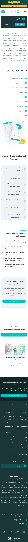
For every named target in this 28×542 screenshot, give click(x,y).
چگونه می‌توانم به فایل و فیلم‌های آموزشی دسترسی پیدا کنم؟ (14, 265)
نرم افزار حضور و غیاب (22, 423)
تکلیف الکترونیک (23, 419)
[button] (14, 248)
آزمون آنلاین (24, 412)
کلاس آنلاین (24, 409)
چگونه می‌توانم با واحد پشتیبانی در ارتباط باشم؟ (14, 247)
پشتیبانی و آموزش (23, 447)
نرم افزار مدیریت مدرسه (9, 419)
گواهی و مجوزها (23, 444)
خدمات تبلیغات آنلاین (9, 412)
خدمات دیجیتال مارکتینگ (22, 426)
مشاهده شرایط (14, 6)
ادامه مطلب (15, 365)
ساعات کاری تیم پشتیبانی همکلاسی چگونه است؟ (14, 253)
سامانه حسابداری (23, 416)
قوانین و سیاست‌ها (23, 454)
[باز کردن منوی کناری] (25, 11)
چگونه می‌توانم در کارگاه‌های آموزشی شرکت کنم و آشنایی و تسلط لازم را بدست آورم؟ (14, 259)
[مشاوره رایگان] (3, 12)
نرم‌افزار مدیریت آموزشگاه (9, 423)
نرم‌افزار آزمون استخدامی (9, 416)
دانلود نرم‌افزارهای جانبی (9, 426)
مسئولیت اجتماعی (23, 451)
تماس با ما (25, 440)
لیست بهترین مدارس (10, 409)
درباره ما (25, 437)
